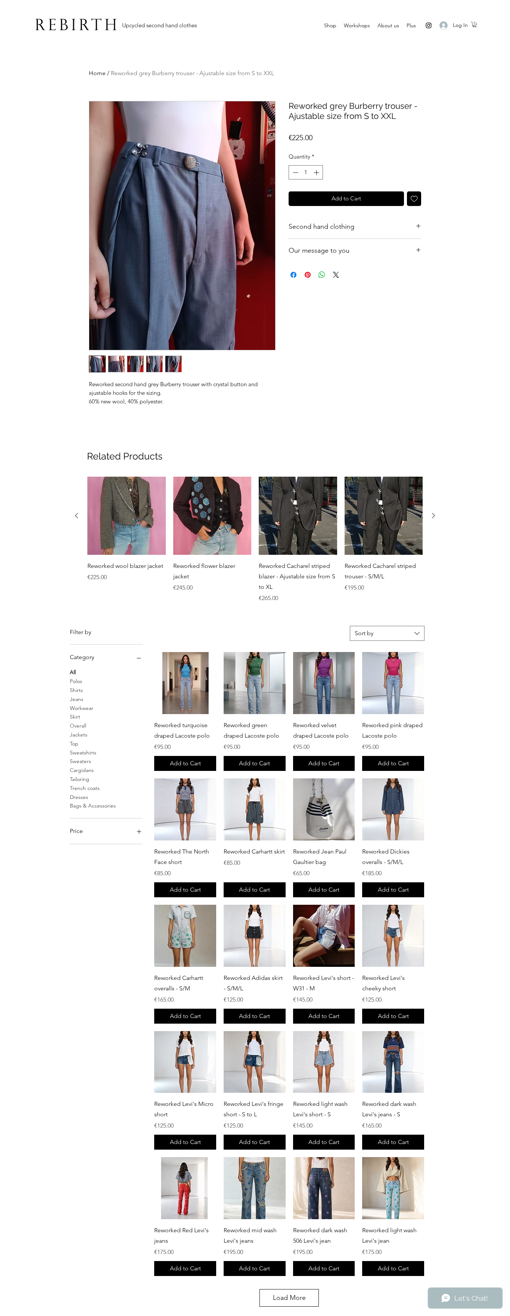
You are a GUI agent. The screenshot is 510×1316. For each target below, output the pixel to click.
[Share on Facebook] (293, 274)
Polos (76, 681)
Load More (289, 1298)
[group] (255, 539)
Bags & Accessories (93, 805)
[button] (474, 24)
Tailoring (79, 779)
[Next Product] (433, 515)
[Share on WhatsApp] (321, 274)
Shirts (76, 690)
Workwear (81, 708)
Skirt (75, 716)
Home (97, 73)
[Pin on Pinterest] (307, 274)
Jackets (78, 734)
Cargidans (82, 770)
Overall (78, 725)
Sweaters (80, 761)
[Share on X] (336, 274)
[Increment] (317, 172)
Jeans (76, 699)
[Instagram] (428, 25)
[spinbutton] (306, 172)
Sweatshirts (83, 752)
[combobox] (387, 633)
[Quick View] (126, 516)
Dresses (79, 797)
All (73, 672)
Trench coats (85, 788)
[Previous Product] (76, 515)
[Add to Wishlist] (414, 198)
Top (74, 743)
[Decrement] (295, 172)
